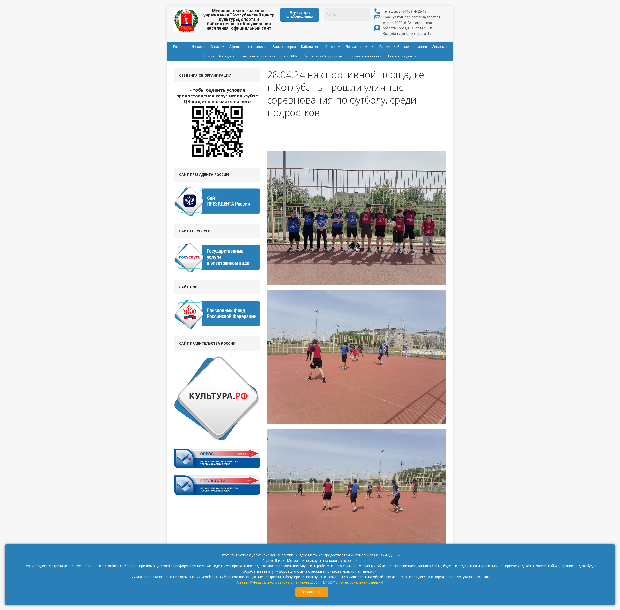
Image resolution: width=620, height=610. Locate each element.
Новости (198, 46)
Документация (357, 46)
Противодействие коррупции (403, 46)
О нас (215, 46)
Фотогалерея (257, 46)
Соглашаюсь (311, 592)
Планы (208, 56)
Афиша (235, 46)
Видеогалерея (284, 46)
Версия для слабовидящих (299, 14)
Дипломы (439, 46)
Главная (179, 46)
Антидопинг (228, 56)
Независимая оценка (364, 56)
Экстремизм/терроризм (322, 56)
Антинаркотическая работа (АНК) (271, 56)
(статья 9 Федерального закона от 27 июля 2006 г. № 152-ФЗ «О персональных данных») (310, 582)
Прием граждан (399, 56)
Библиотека (311, 46)
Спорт (331, 46)
